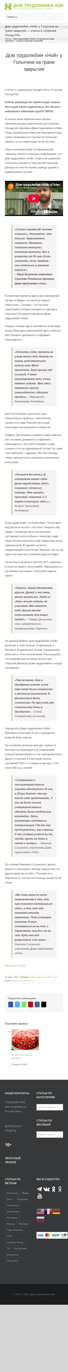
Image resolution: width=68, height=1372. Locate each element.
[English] (40, 1216)
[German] (56, 1216)
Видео (15, 981)
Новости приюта (37, 977)
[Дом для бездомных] (25, 1031)
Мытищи (23, 1228)
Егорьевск (22, 1204)
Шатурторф (20, 1253)
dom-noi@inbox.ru (16, 1111)
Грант (10, 1204)
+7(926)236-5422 (15, 1107)
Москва (11, 1228)
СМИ (9, 1241)
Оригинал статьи (15, 965)
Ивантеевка (13, 1216)
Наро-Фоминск (15, 1234)
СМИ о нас (51, 977)
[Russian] (40, 1224)
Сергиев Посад (26, 981)
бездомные (13, 1259)
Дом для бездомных (22, 1049)
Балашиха (12, 1197)
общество (12, 1265)
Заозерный (13, 1210)
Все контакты (13, 1116)
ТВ (8, 1253)
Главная (8, 39)
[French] (48, 1216)
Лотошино (12, 1222)
